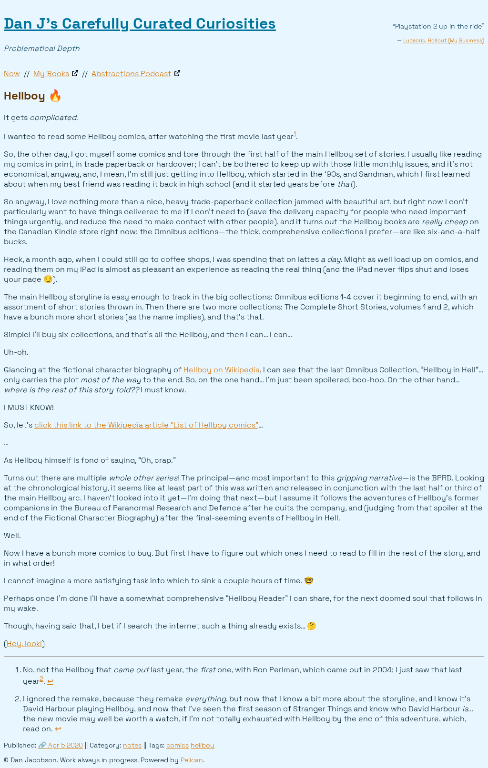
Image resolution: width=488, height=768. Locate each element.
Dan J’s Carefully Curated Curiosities (140, 23)
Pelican (192, 760)
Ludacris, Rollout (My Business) (443, 40)
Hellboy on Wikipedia (221, 370)
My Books (51, 74)
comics (177, 745)
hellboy (202, 745)
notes (132, 745)
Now (12, 74)
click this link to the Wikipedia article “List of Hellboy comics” (146, 425)
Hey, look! (24, 643)
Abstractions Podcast (131, 74)
